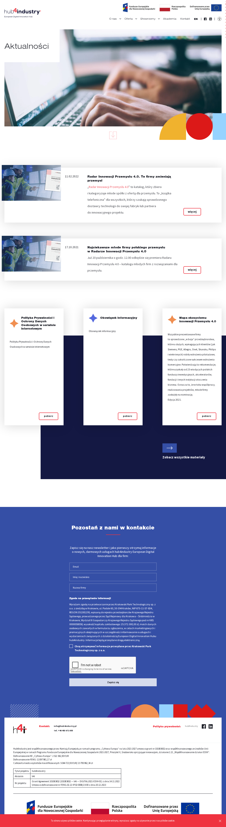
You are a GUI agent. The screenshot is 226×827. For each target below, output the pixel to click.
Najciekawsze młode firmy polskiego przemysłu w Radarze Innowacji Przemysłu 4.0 (126, 249)
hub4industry (191, 726)
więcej (192, 212)
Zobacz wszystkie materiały (183, 457)
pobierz (48, 416)
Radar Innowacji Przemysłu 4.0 (108, 187)
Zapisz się (113, 682)
